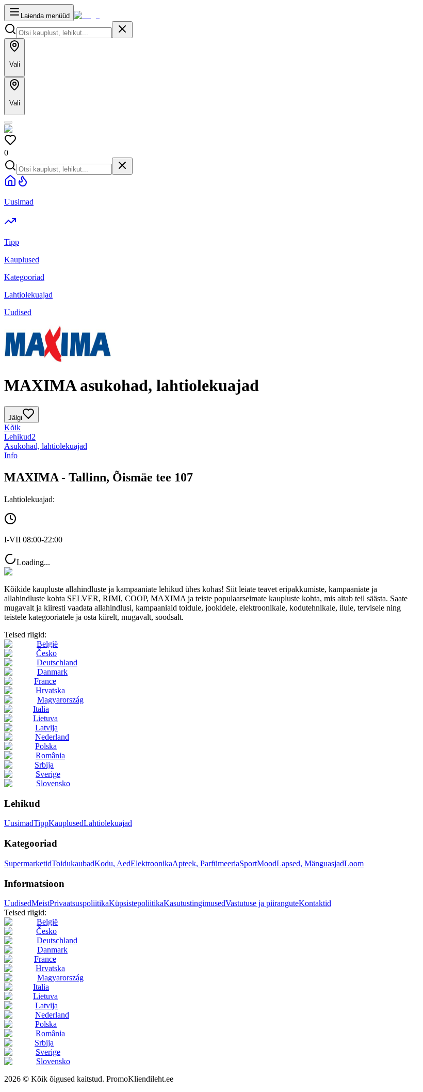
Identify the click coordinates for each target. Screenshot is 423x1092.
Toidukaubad (73, 863)
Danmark (52, 671)
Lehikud (20, 436)
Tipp (41, 823)
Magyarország (60, 699)
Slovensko (53, 783)
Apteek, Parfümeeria (205, 863)
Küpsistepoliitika (136, 903)
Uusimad (19, 823)
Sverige (48, 774)
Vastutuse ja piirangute (262, 903)
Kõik (12, 427)
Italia (41, 709)
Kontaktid (315, 903)
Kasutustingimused (194, 903)
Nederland (52, 736)
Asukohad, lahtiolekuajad (45, 446)
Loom (354, 863)
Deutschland (57, 662)
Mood (266, 863)
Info (11, 455)
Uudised (17, 903)
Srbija (44, 764)
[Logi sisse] (8, 122)
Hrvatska (50, 690)
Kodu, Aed (112, 863)
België (47, 643)
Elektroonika (151, 863)
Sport (248, 863)
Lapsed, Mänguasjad (310, 863)
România (50, 755)
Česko (46, 653)
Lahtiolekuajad (108, 823)
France (45, 681)
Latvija (46, 727)
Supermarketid (28, 863)
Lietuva (45, 718)
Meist (40, 903)
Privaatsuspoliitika (79, 903)
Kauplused (66, 823)
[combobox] (64, 32)
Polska (46, 746)
